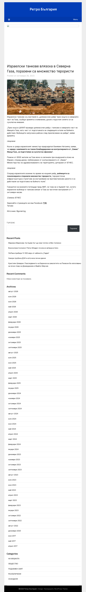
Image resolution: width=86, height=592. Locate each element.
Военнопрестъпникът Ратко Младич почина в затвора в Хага (33, 248)
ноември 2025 (14, 337)
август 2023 (13, 475)
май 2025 (12, 368)
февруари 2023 (14, 505)
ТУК (45, 203)
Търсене (11, 223)
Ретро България (43, 9)
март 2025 (12, 378)
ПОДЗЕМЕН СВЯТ (15, 569)
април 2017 (12, 546)
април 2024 (13, 434)
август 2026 (13, 291)
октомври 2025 (14, 342)
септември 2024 (15, 408)
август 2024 (13, 414)
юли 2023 (12, 480)
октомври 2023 (14, 464)
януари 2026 (13, 327)
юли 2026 (12, 296)
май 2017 (12, 541)
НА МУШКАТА (13, 559)
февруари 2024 (14, 444)
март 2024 (12, 439)
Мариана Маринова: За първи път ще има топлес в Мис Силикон (34, 243)
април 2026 (13, 312)
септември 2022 (15, 521)
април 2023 (13, 495)
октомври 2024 (14, 403)
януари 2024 (13, 449)
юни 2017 (12, 536)
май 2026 (12, 307)
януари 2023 (13, 510)
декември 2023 (14, 454)
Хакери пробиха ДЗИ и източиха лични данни (27, 258)
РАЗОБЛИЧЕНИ (14, 574)
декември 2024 (14, 393)
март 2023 (12, 500)
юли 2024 (12, 419)
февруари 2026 (14, 322)
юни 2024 (12, 424)
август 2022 (13, 526)
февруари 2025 (14, 383)
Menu (75, 19)
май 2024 (12, 429)
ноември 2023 (14, 459)
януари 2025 (13, 388)
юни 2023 (12, 485)
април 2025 (13, 373)
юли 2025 (12, 358)
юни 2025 (12, 363)
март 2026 (12, 317)
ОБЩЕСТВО (13, 564)
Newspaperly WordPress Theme (56, 589)
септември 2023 (15, 470)
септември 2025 (15, 347)
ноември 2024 (14, 398)
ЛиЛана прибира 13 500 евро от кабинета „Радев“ (28, 253)
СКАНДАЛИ (13, 579)
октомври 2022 (14, 515)
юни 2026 (12, 302)
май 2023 (12, 490)
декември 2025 (14, 332)
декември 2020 (14, 531)
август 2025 (13, 352)
